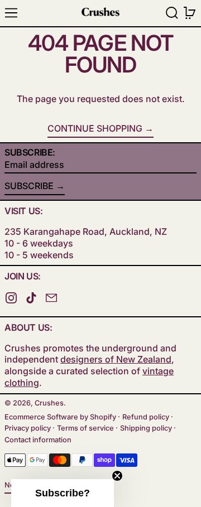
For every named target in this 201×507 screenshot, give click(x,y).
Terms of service (85, 428)
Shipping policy (146, 428)
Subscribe (29, 185)
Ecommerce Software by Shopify (60, 417)
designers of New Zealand (115, 359)
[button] (172, 13)
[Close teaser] (117, 475)
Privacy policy (27, 428)
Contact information (37, 440)
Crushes (49, 403)
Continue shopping (94, 128)
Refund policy (145, 417)
